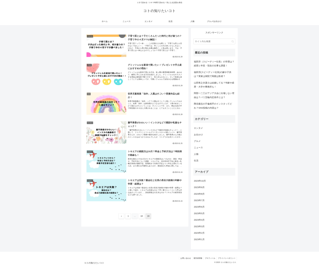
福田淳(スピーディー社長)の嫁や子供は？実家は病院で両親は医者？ (212, 74)
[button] (233, 41)
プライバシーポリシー (226, 258)
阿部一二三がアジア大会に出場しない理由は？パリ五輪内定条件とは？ (214, 95)
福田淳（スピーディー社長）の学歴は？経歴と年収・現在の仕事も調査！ (214, 63)
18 (141, 216)
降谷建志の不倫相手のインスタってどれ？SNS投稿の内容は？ (213, 106)
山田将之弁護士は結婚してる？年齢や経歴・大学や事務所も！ (214, 85)
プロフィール (210, 258)
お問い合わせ (185, 258)
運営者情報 (198, 258)
